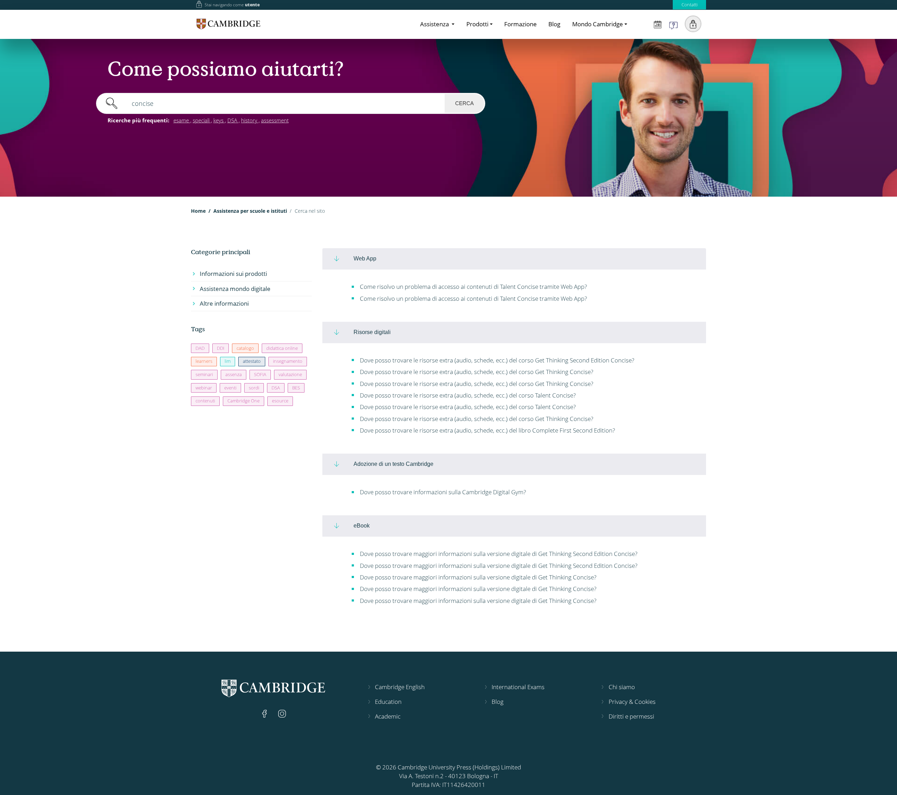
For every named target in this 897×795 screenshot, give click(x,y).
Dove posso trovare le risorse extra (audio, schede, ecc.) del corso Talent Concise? (467, 395)
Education (388, 702)
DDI (220, 348)
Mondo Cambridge (597, 24)
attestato (252, 361)
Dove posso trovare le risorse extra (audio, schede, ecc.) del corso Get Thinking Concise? (475, 372)
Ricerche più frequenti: (138, 120)
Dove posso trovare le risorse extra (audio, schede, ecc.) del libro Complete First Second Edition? (486, 430)
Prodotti (477, 24)
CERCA (464, 103)
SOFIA (260, 374)
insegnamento (287, 361)
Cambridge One (243, 401)
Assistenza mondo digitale (235, 289)
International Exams (518, 687)
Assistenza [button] (435, 24)
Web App (365, 258)
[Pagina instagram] (282, 713)
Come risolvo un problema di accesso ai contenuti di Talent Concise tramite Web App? (472, 287)
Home (198, 211)
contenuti (205, 401)
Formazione (520, 24)
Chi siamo (622, 687)
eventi (230, 388)
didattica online (282, 348)
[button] (693, 23)
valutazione (290, 374)
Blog (554, 24)
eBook (362, 525)
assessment (275, 120)
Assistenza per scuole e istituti (250, 211)
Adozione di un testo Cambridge (393, 464)
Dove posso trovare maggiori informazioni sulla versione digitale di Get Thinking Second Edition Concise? (497, 554)
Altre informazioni (224, 303)
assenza (233, 374)
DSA (232, 120)
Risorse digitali (372, 332)
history (249, 120)
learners (204, 361)
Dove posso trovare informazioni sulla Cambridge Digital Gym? (442, 492)
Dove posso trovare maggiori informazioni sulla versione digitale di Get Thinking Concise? (477, 577)
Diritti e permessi (631, 716)
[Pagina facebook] (265, 713)
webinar (204, 388)
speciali (201, 120)
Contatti (690, 4)
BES (296, 388)
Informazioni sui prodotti (233, 274)
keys (218, 120)
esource (280, 401)
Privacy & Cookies (632, 702)
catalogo (245, 348)
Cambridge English (400, 687)
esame (181, 120)
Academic (387, 716)
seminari (204, 374)
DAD (200, 348)
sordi (254, 388)
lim (228, 361)
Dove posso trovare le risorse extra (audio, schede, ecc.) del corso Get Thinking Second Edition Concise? (496, 360)
